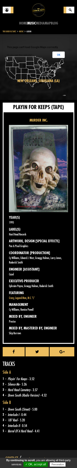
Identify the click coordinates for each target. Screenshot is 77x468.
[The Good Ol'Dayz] (38, 9)
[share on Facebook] (14, 351)
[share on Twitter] (37, 351)
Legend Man (21, 298)
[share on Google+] (62, 351)
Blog (54, 23)
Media (40, 23)
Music (31, 23)
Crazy (11, 298)
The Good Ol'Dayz (9, 31)
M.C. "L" (31, 298)
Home (23, 23)
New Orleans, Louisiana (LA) (38, 81)
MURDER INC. (39, 120)
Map (48, 23)
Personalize (58, 464)
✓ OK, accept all (35, 464)
